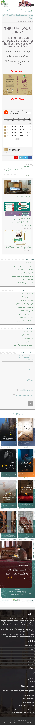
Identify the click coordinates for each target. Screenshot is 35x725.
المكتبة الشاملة (28, 332)
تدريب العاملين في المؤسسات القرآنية (22, 276)
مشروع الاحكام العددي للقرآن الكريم (23, 266)
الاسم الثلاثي (29, 359)
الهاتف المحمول (29, 369)
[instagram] (17, 720)
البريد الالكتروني (29, 380)
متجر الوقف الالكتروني (27, 338)
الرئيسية (30, 10)
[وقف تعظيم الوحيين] (17, 3)
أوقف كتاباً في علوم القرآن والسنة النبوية (15, 169)
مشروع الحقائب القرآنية (26, 311)
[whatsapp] (14, 720)
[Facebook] (27, 720)
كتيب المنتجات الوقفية (26, 294)
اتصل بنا (32, 682)
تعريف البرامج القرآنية (27, 297)
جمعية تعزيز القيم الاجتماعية (25, 342)
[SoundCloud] (19, 720)
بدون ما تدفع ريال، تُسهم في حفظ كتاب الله (18, 247)
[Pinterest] (24, 720)
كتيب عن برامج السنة (27, 300)
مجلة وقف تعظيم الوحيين (26, 280)
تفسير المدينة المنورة (27, 273)
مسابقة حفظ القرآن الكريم (25, 269)
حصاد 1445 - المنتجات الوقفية (25, 321)
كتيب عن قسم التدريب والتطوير (24, 304)
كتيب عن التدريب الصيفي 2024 (24, 314)
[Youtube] (21, 720)
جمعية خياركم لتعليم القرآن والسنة (23, 345)
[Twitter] (26, 720)
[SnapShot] (12, 720)
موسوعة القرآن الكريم (27, 335)
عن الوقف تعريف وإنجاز (26, 317)
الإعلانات (24, 10)
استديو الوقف (29, 263)
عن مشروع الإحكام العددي (25, 307)
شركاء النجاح (31, 679)
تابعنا (33, 676)
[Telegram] (10, 720)
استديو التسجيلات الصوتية (23, 196)
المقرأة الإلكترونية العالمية (25, 283)
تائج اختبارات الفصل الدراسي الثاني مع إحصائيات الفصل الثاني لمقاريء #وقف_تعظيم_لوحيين (20, 222)
